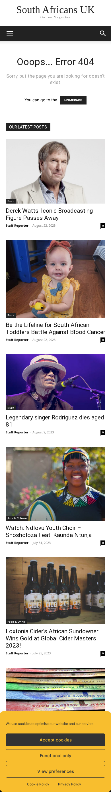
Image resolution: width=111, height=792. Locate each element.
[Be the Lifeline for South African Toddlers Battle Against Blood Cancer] (55, 278)
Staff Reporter (17, 225)
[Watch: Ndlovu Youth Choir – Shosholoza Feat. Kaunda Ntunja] (55, 484)
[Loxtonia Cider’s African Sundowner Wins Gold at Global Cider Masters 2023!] (55, 590)
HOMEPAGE (73, 100)
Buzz (10, 201)
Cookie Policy (38, 784)
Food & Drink (16, 622)
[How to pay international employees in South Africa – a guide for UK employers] (55, 697)
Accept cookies (56, 740)
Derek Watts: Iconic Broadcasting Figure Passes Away (49, 214)
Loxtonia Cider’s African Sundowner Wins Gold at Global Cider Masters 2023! (52, 638)
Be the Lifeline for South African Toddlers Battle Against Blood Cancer (55, 328)
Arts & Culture (17, 518)
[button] (10, 33)
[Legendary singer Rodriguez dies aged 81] (55, 382)
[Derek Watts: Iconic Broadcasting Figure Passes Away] (55, 171)
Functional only (55, 755)
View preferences (55, 771)
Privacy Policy (69, 784)
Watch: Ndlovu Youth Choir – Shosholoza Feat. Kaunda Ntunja (49, 531)
